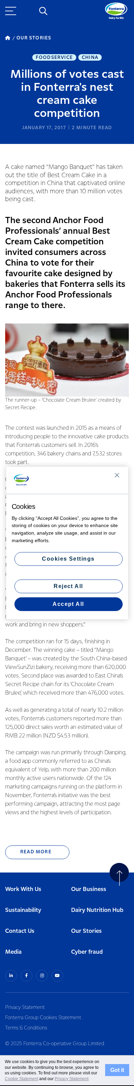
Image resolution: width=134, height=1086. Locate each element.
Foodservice (54, 57)
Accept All (68, 604)
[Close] (117, 475)
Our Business (88, 889)
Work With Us (23, 889)
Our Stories (86, 931)
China (90, 57)
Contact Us (19, 931)
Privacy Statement (25, 1007)
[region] (67, 543)
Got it (117, 1070)
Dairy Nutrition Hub (97, 910)
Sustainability (23, 910)
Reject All (68, 586)
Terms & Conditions (26, 1028)
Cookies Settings (68, 559)
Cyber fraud (87, 952)
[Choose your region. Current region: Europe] (27, 11)
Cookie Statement (21, 1078)
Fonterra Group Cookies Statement (43, 1017)
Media (13, 952)
